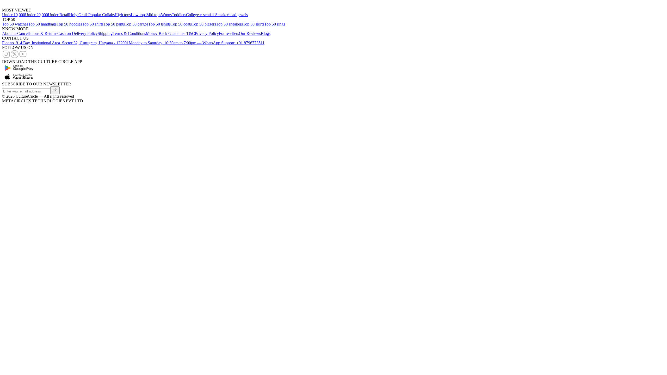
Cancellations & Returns (37, 33)
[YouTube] (23, 57)
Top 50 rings (274, 24)
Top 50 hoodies (69, 24)
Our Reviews (250, 33)
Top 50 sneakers (229, 24)
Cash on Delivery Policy (77, 33)
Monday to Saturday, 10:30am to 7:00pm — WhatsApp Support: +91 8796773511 (196, 43)
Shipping (105, 33)
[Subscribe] (55, 90)
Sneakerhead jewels (231, 14)
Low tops (138, 14)
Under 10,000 (13, 14)
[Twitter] (14, 57)
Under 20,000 (36, 14)
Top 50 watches (15, 24)
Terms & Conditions (129, 33)
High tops (123, 14)
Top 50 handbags (42, 24)
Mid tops (153, 14)
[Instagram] (6, 57)
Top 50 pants (114, 24)
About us (9, 33)
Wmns (166, 14)
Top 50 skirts (253, 24)
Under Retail (58, 14)
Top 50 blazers (204, 24)
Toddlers (179, 14)
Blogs (265, 33)
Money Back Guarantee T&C (170, 33)
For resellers (229, 33)
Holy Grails (78, 14)
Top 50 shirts (92, 24)
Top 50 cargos (136, 24)
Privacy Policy (207, 33)
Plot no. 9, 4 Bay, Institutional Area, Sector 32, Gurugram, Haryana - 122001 (65, 43)
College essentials (200, 14)
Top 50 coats (181, 24)
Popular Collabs (101, 14)
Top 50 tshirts (159, 24)
